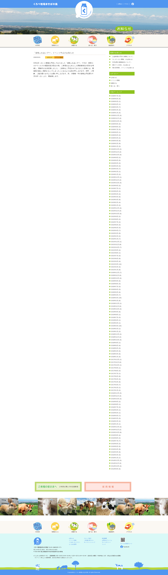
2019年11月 (115, 306)
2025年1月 (114, 146)
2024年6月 (114, 160)
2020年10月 (115, 278)
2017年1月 (114, 390)
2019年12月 (115, 303)
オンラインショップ (89, 542)
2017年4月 (114, 382)
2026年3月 (114, 107)
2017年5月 (114, 379)
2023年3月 (114, 199)
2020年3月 (114, 298)
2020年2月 (114, 300)
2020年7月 (114, 286)
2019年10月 (115, 309)
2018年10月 (115, 340)
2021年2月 (114, 267)
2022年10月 (115, 213)
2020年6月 (114, 289)
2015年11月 (115, 429)
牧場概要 (104, 538)
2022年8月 (114, 219)
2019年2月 (114, 328)
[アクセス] (130, 41)
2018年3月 (114, 354)
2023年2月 (114, 202)
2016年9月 (114, 401)
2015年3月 (114, 452)
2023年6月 (114, 191)
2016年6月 (114, 410)
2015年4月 (114, 449)
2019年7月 (114, 317)
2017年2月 (114, 387)
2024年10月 (115, 154)
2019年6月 (114, 320)
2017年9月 (114, 368)
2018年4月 (114, 351)
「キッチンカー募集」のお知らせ (122, 59)
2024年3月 (114, 168)
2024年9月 (114, 157)
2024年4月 (114, 166)
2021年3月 (114, 264)
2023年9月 (114, 185)
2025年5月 (114, 135)
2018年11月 (115, 337)
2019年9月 (114, 312)
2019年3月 (114, 326)
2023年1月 (114, 205)
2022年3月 (114, 233)
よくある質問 (72, 544)
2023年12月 (115, 177)
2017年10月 (115, 365)
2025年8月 (114, 126)
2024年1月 (114, 174)
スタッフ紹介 (87, 538)
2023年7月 (114, 188)
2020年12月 (115, 272)
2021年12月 (115, 241)
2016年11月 (115, 396)
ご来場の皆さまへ (89, 540)
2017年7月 (114, 373)
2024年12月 (115, 149)
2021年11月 (115, 244)
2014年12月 (115, 460)
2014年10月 (115, 466)
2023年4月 (114, 197)
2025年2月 (114, 143)
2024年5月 (114, 163)
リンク (104, 544)
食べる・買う (115, 86)
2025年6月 (114, 132)
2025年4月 (114, 138)
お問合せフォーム (107, 540)
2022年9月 (114, 216)
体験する (114, 83)
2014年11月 (115, 463)
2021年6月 (114, 258)
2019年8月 (114, 314)
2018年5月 (114, 348)
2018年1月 (114, 356)
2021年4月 (114, 261)
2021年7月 (114, 255)
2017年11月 (115, 362)
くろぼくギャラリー (74, 542)
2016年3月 (114, 418)
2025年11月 (115, 118)
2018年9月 (114, 342)
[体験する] (73, 41)
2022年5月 (114, 227)
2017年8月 (114, 370)
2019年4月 (114, 323)
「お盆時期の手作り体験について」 (122, 56)
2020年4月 (114, 295)
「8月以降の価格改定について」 (121, 62)
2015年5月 (114, 446)
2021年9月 (114, 250)
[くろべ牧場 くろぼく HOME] (37, 41)
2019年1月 (114, 331)
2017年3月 (114, 384)
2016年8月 (114, 404)
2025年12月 (115, 115)
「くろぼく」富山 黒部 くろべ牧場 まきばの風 (45, 4)
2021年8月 (114, 253)
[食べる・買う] (93, 41)
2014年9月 (114, 469)
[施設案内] (111, 41)
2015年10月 (115, 432)
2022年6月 (114, 225)
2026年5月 (114, 101)
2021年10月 (115, 247)
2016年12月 (115, 393)
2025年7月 (114, 129)
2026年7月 (114, 96)
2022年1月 (114, 239)
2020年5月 (114, 292)
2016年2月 (114, 421)
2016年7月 (114, 407)
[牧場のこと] (55, 41)
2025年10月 (115, 121)
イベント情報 (115, 80)
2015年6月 (114, 443)
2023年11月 (115, 180)
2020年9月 (114, 281)
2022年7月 (114, 222)
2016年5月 (114, 413)
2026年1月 (114, 112)
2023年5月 (114, 194)
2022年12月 (115, 208)
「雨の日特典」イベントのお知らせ (122, 67)
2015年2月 (114, 455)
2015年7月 (114, 441)
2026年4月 (114, 104)
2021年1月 (114, 269)
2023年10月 (115, 182)
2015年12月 (115, 427)
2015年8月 (114, 438)
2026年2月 (114, 110)
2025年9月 (114, 124)
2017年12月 (115, 359)
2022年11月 (115, 211)
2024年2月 (114, 171)
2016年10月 (115, 399)
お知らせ (114, 77)
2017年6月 (114, 376)
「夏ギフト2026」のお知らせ (120, 65)
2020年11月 (115, 275)
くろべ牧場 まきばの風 (84, 10)
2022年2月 (114, 236)
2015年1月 (114, 457)
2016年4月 (114, 415)
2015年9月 (114, 435)
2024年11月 (115, 152)
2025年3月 (114, 140)
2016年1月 (114, 424)
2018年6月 (114, 345)
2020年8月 (114, 283)
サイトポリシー (106, 542)
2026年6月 (114, 98)
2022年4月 (114, 230)
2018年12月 (115, 334)
